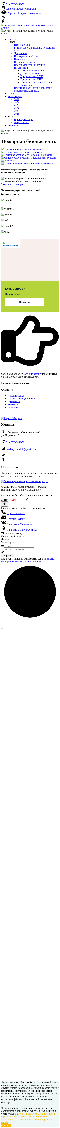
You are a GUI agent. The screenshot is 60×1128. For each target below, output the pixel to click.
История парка (22, 44)
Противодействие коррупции (30, 65)
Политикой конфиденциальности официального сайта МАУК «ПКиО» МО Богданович (28, 1116)
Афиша (12, 93)
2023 (16, 105)
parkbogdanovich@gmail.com (21, 449)
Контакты (13, 125)
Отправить (8, 556)
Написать (24, 302)
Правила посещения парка (22, 398)
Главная (12, 39)
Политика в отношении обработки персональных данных (33, 89)
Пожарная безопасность (33, 70)
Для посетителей (29, 73)
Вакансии (19, 59)
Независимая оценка (25, 62)
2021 (16, 99)
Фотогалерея (15, 96)
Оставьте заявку (32, 373)
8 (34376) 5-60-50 (15, 442)
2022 (16, 102)
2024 (16, 108)
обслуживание (27, 495)
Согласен (6, 1125)
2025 (16, 110)
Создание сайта (9, 495)
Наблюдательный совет (27, 56)
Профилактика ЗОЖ (31, 76)
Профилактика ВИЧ (31, 79)
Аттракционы (21, 122)
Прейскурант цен (23, 119)
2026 (16, 113)
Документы (20, 53)
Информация (21, 67)
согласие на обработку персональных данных (28, 560)
